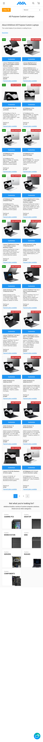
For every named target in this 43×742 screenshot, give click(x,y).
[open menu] (4, 3)
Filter (5, 10)
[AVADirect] (21, 3)
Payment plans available (10, 81)
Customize (11, 59)
